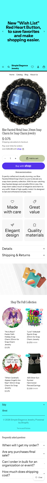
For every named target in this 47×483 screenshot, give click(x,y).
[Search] (8, 67)
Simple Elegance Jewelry (22, 419)
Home (11, 74)
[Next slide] (44, 31)
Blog (26, 74)
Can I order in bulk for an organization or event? (19, 463)
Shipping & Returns (16, 255)
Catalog (19, 74)
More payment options (23, 172)
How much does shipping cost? (20, 473)
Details (7, 249)
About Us (34, 74)
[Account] (38, 67)
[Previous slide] (3, 31)
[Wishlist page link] (32, 67)
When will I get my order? (20, 445)
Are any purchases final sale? (18, 453)
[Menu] (3, 67)
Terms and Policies (23, 428)
